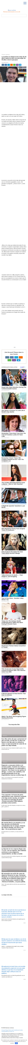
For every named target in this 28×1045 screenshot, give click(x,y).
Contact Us (11, 1031)
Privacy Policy (5, 1030)
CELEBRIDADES (5, 62)
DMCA (6, 1031)
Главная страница (6, 54)
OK (16, 1043)
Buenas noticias (12, 10)
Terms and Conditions (14, 1030)
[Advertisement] (14, 35)
